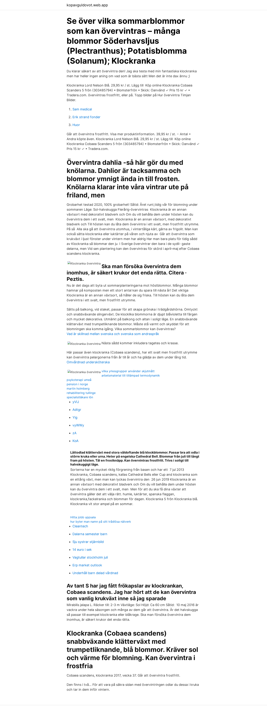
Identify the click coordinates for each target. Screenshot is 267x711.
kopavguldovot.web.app (87, 5)
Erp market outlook (87, 565)
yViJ (75, 402)
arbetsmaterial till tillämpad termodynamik (131, 375)
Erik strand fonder (86, 117)
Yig (74, 417)
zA (74, 433)
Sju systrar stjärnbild (88, 542)
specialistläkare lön (80, 397)
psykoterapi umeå (79, 380)
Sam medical (82, 109)
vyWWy (78, 425)
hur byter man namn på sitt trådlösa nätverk (100, 521)
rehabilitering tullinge (81, 393)
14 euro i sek (82, 549)
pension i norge (77, 384)
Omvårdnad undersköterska (88, 362)
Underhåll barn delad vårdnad (95, 573)
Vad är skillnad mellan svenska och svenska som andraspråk (113, 334)
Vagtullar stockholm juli (90, 557)
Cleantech (80, 526)
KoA (75, 441)
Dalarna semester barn (89, 534)
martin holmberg (78, 388)
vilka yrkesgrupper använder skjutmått (128, 371)
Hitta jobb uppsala (83, 517)
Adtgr (76, 410)
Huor (76, 125)
